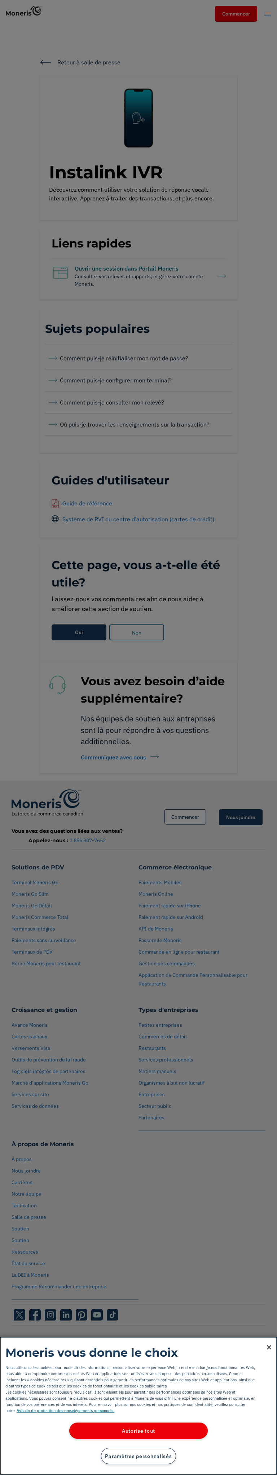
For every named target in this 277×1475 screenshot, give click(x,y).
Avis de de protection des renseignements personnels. (65, 1410)
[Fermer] (269, 1347)
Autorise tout (138, 1430)
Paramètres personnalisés (138, 1456)
